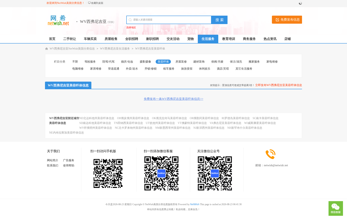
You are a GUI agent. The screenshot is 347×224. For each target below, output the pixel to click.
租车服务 (169, 68)
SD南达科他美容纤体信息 (95, 123)
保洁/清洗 (236, 61)
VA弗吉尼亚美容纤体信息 (225, 123)
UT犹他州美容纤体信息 (160, 123)
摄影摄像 (145, 61)
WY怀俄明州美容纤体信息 (95, 127)
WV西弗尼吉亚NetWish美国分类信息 (72, 48)
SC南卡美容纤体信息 (266, 118)
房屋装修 (181, 61)
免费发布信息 (290, 19)
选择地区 (131, 27)
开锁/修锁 (151, 68)
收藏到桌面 (97, 3)
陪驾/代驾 (108, 61)
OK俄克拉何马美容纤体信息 (169, 118)
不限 (75, 61)
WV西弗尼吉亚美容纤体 (150, 48)
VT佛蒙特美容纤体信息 (192, 123)
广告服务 (68, 160)
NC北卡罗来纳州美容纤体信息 (133, 127)
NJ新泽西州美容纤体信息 (209, 127)
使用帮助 (68, 165)
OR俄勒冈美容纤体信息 (204, 118)
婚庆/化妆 (127, 61)
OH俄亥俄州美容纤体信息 (133, 118)
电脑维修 (78, 68)
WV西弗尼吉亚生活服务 (115, 48)
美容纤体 (163, 61)
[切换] (111, 22)
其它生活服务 (244, 68)
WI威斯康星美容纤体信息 (260, 123)
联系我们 (52, 165)
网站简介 (52, 160)
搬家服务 (254, 61)
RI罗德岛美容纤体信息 (236, 118)
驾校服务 (90, 61)
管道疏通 (113, 68)
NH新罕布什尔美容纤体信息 (244, 127)
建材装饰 (199, 61)
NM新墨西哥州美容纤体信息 (173, 127)
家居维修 (95, 68)
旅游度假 (186, 68)
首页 (52, 39)
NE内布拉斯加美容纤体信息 (66, 132)
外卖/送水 (132, 68)
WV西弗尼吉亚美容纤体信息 (68, 85)
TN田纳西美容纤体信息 (128, 123)
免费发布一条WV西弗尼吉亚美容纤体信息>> (173, 98)
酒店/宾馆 (223, 68)
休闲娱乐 (204, 68)
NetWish (194, 204)
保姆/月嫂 (217, 61)
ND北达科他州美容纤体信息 (96, 118)
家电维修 (272, 61)
